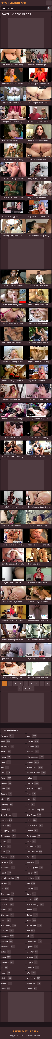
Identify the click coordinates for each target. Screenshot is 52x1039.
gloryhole (7, 915)
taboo (31, 909)
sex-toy (32, 888)
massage (32, 751)
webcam (32, 967)
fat (4, 888)
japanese (7, 962)
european (7, 857)
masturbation (35, 757)
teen (31, 920)
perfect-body (34, 852)
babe (5, 762)
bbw (5, 773)
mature (33, 762)
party (31, 841)
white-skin (33, 983)
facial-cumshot (10, 878)
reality (32, 873)
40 (25, 689)
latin (31, 736)
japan (6, 957)
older (32, 820)
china (5, 809)
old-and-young (35, 809)
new (31, 794)
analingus (7, 746)
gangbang (7, 894)
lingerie (33, 746)
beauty (6, 783)
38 (47, 683)
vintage (32, 957)
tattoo (32, 915)
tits (31, 930)
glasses (6, 909)
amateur (7, 736)
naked (31, 778)
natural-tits (34, 788)
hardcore (7, 936)
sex (31, 883)
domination (8, 836)
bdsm (6, 778)
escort (5, 846)
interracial (7, 946)
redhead (33, 878)
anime (6, 751)
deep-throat (8, 815)
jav (4, 967)
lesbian (32, 741)
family (6, 883)
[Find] (49, 8)
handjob (7, 930)
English (49, 2)
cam (5, 788)
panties (32, 830)
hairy (5, 920)
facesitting (7, 867)
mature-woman (36, 773)
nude (31, 799)
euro (5, 852)
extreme (6, 862)
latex (5, 988)
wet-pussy (33, 978)
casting (6, 794)
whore (32, 988)
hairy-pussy (8, 925)
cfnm (5, 799)
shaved (32, 899)
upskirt (32, 946)
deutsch (6, 820)
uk (30, 936)
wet (31, 973)
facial (6, 873)
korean (6, 983)
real (31, 857)
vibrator (32, 952)
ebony (5, 841)
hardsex (6, 941)
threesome (34, 925)
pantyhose (33, 836)
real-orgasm (35, 867)
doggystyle (8, 830)
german (7, 899)
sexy (31, 894)
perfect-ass (33, 846)
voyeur (32, 962)
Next (31, 689)
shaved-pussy (35, 904)
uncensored (34, 941)
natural (32, 783)
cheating (6, 804)
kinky (5, 973)
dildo (5, 825)
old (31, 804)
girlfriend (7, 904)
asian (6, 757)
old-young (34, 815)
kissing (6, 978)
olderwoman (34, 825)
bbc (4, 767)
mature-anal (34, 767)
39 (20, 689)
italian (5, 952)
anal (5, 741)
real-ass (33, 862)
